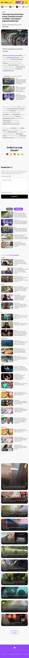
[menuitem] (26, 2)
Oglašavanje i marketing (15, 654)
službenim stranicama (12, 57)
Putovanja (27, 6)
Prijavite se (14, 196)
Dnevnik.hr (6, 6)
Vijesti (13, 6)
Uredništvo (4, 654)
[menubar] (26, 2)
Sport (20, 6)
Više (14, 632)
